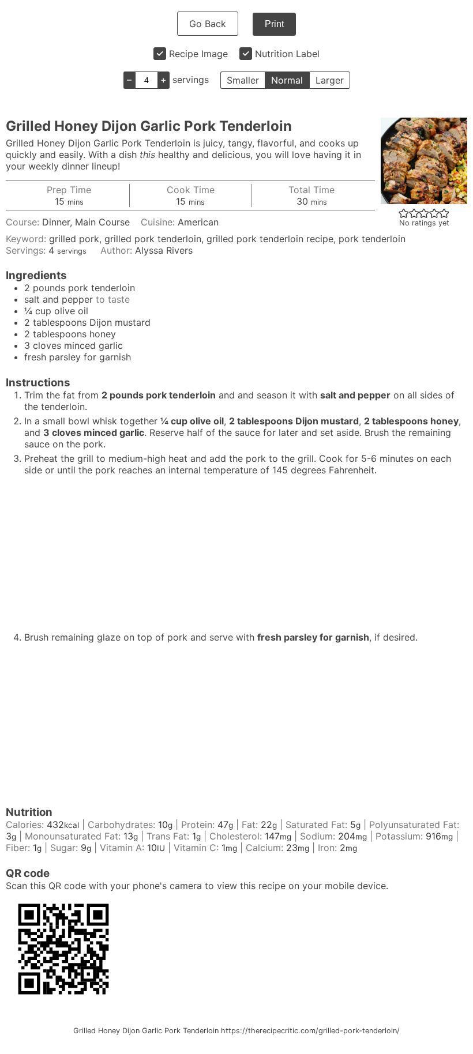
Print (274, 24)
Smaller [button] (243, 80)
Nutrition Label (287, 53)
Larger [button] (330, 80)
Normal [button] (287, 80)
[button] (404, 213)
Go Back (207, 23)
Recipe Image (198, 53)
